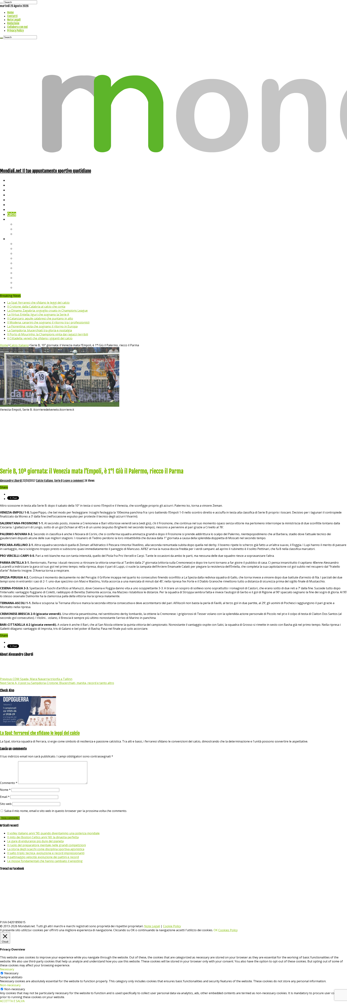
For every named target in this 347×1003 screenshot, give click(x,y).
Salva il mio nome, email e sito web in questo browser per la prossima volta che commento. (65, 811)
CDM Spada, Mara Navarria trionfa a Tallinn (36, 679)
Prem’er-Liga (24, 282)
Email (5, 797)
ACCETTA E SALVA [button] (12, 1001)
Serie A (19, 243)
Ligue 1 (19, 267)
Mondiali (13, 199)
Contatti (12, 16)
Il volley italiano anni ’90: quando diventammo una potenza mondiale (53, 833)
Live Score (15, 219)
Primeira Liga (24, 277)
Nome (5, 790)
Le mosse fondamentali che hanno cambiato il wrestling (45, 861)
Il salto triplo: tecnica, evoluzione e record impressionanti (45, 853)
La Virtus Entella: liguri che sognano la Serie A (38, 314)
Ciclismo (13, 185)
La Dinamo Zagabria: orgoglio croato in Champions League (47, 311)
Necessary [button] (7, 969)
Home (10, 12)
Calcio (11, 214)
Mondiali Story (18, 204)
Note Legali (14, 19)
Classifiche (15, 238)
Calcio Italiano (19, 345)
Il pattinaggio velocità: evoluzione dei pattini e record (43, 857)
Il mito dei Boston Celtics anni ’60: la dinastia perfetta (43, 837)
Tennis (19, 228)
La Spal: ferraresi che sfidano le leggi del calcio (38, 303)
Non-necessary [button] (10, 985)
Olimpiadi (14, 209)
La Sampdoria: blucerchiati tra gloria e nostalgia (39, 330)
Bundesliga (22, 263)
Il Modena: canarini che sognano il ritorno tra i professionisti (48, 322)
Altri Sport (15, 189)
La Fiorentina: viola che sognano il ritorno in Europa (42, 326)
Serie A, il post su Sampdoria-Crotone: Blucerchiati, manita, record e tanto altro (57, 683)
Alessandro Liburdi (11, 480)
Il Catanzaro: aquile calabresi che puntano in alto (40, 318)
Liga (17, 258)
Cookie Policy (172, 926)
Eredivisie (21, 272)
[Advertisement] (173, 438)
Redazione (13, 23)
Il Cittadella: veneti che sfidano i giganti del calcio (39, 338)
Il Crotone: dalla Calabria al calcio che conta (36, 307)
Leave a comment (73, 480)
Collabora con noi (17, 27)
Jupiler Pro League (28, 287)
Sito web (6, 804)
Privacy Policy (15, 30)
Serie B (20, 248)
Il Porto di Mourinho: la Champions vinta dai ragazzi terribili (47, 334)
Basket (19, 233)
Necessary (11, 973)
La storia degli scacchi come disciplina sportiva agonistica (45, 849)
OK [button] (216, 930)
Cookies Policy (228, 930)
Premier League (26, 253)
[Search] (1, 3)
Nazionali (14, 194)
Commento (8, 783)
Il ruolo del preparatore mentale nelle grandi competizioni (46, 845)
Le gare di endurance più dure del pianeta (35, 841)
